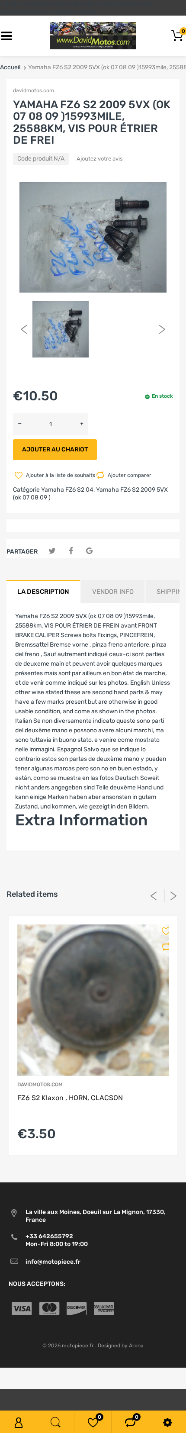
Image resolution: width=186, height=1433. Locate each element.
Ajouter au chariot (55, 449)
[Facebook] (70, 551)
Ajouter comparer (129, 475)
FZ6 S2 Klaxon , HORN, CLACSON (70, 1098)
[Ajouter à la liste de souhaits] (163, 930)
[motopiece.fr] (93, 35)
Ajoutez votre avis (100, 158)
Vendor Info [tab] (113, 592)
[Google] (89, 551)
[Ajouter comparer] (163, 946)
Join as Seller (33, 845)
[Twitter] (52, 551)
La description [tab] (43, 592)
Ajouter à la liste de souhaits (58, 475)
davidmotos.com (33, 90)
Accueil (10, 67)
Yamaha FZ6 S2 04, (68, 489)
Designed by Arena (121, 1346)
